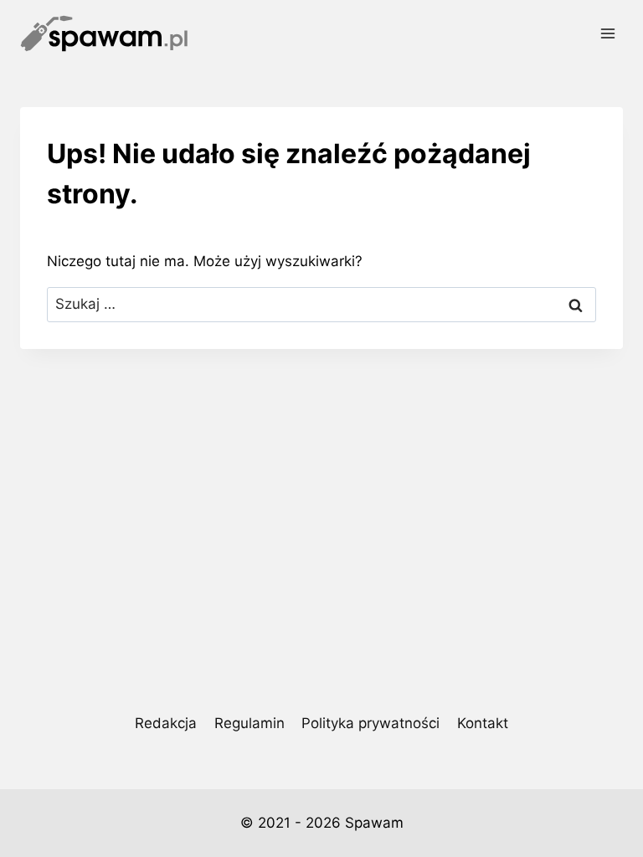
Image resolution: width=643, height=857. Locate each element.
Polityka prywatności (370, 723)
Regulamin (249, 723)
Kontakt (482, 723)
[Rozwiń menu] (607, 33)
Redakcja (166, 723)
